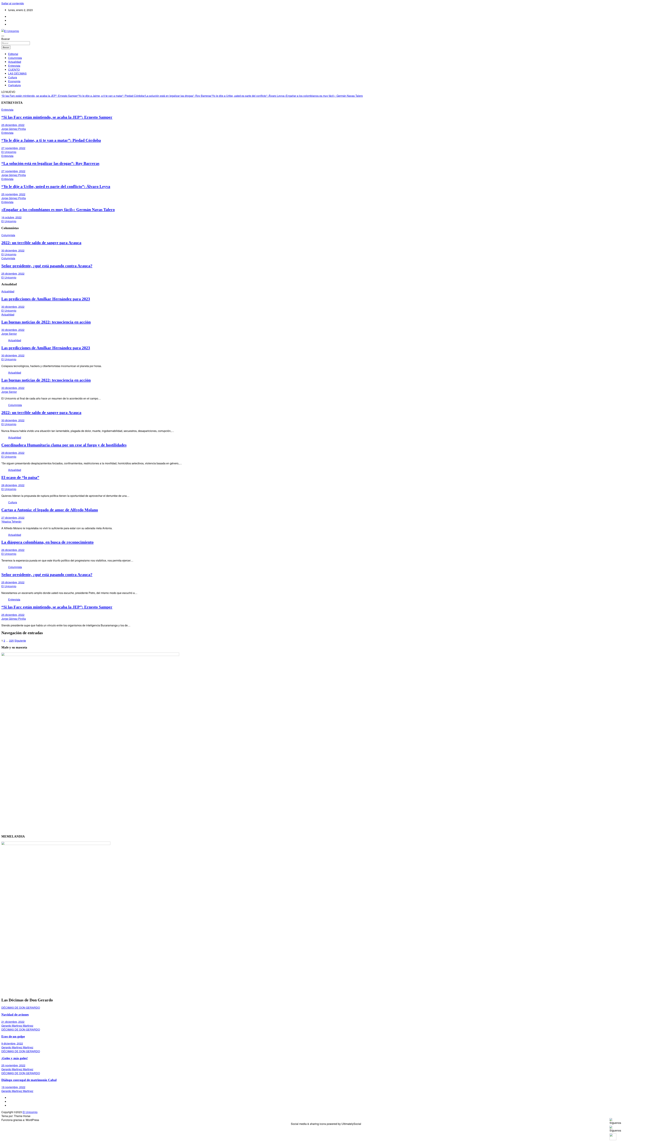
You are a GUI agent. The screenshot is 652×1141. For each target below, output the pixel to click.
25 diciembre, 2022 (12, 125)
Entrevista (14, 66)
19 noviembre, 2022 (13, 1087)
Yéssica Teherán (11, 521)
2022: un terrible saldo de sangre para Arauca (41, 242)
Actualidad (14, 62)
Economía (14, 81)
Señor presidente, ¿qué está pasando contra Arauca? (46, 266)
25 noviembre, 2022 (13, 194)
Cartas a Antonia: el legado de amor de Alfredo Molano (49, 510)
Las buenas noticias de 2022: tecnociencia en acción (46, 322)
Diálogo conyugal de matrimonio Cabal (29, 1080)
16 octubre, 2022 (11, 217)
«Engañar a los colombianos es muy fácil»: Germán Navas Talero (323, 96)
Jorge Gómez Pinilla (13, 129)
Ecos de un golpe (13, 1036)
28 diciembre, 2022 (12, 485)
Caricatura (14, 85)
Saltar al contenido (12, 3)
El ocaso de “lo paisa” (20, 477)
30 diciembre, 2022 (12, 250)
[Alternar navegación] (2, 36)
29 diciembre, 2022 (12, 453)
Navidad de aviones (15, 1014)
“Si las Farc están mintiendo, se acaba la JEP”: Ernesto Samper (39, 96)
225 (11, 641)
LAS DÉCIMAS (17, 73)
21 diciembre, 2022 (12, 1022)
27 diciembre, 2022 (12, 518)
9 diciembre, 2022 (12, 1043)
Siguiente (20, 641)
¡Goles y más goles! (14, 1058)
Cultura (12, 77)
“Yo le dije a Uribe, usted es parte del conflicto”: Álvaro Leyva (247, 96)
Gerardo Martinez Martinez (17, 1026)
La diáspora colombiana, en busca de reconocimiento (47, 542)
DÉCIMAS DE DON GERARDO (20, 1008)
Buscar (5, 39)
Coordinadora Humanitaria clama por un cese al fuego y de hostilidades (63, 445)
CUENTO (14, 70)
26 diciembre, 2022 (12, 550)
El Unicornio (8, 152)
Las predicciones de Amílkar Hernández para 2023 (45, 299)
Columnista (15, 58)
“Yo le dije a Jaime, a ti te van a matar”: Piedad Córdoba (111, 96)
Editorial (13, 54)
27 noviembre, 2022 (13, 148)
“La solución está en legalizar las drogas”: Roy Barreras (177, 96)
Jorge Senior (9, 334)
